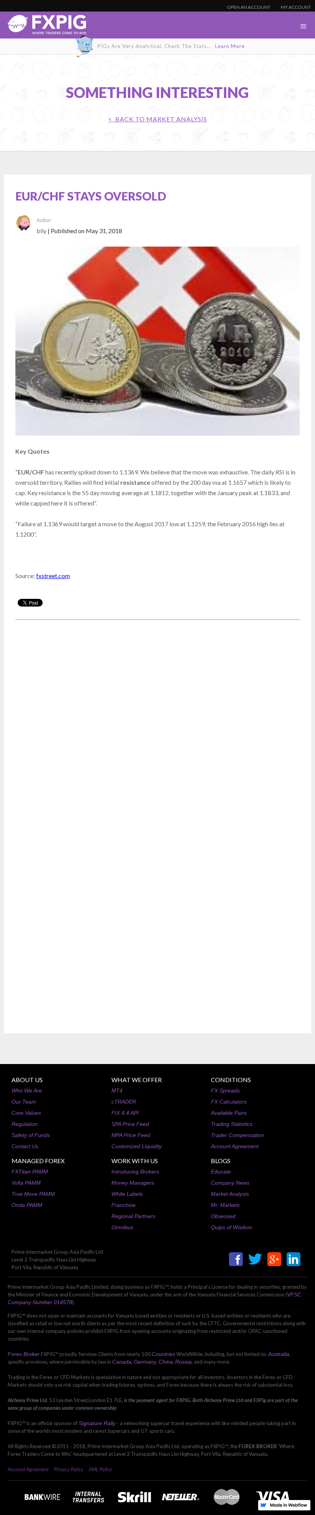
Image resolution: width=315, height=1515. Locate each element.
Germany (145, 1362)
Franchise (123, 1205)
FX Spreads (225, 1090)
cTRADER (123, 1102)
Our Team (24, 1102)
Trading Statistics (231, 1124)
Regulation (25, 1124)
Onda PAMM (27, 1205)
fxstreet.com (53, 575)
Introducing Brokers (135, 1172)
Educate (221, 1172)
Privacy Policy (68, 1469)
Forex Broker (24, 1354)
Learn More (230, 46)
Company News (230, 1183)
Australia (278, 1354)
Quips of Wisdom (231, 1227)
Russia (183, 1362)
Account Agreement (235, 1146)
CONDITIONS (231, 1079)
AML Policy (100, 1469)
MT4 (117, 1090)
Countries (163, 1354)
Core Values (26, 1113)
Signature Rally (97, 1423)
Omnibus (122, 1227)
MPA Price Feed (130, 1135)
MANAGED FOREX (38, 1160)
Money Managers (132, 1183)
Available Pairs (229, 1113)
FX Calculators (229, 1102)
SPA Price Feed (130, 1124)
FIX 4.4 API (125, 1113)
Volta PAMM (26, 1183)
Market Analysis (230, 1194)
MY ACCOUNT (296, 7)
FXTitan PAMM (30, 1172)
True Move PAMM (33, 1194)
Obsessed (223, 1216)
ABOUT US (27, 1079)
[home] (43, 26)
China (166, 1362)
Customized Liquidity (136, 1146)
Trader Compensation (237, 1135)
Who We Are (27, 1090)
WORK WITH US (134, 1160)
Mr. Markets (225, 1205)
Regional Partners (133, 1216)
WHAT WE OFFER (136, 1079)
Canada (121, 1362)
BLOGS (220, 1160)
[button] (303, 26)
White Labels (127, 1194)
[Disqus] (157, 724)
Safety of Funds (31, 1135)
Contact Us (25, 1146)
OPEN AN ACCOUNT (248, 7)
